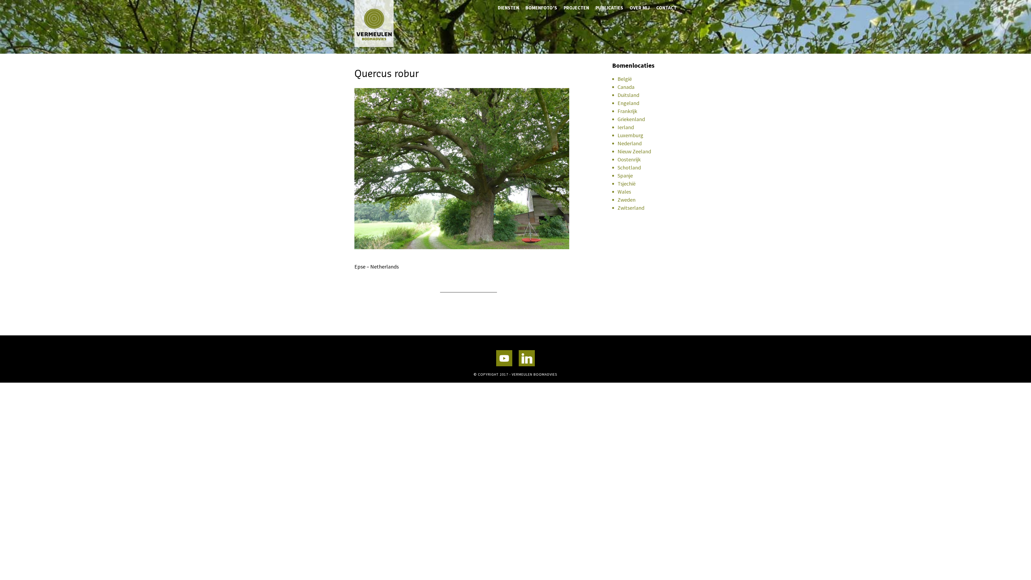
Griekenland (631, 119)
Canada (626, 87)
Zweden (627, 199)
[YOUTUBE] (504, 358)
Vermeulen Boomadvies (381, 23)
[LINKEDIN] (526, 358)
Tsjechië (627, 183)
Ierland (626, 127)
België (625, 78)
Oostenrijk (629, 159)
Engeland (628, 103)
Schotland (629, 167)
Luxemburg (630, 135)
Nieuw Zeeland (634, 151)
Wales (624, 191)
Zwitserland (631, 207)
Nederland (630, 143)
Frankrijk (627, 111)
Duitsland (628, 95)
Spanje (625, 175)
